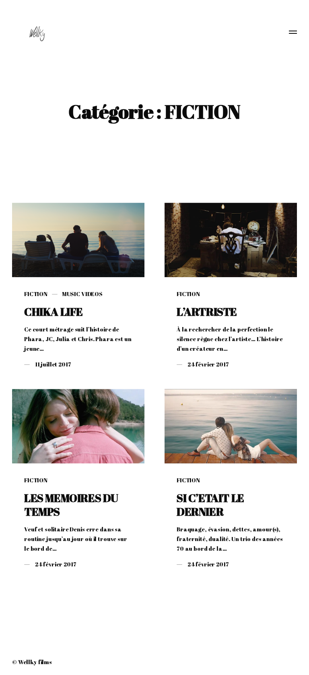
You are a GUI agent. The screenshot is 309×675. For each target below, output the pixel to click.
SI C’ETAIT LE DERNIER (210, 504)
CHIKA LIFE (53, 311)
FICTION (35, 294)
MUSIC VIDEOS (82, 294)
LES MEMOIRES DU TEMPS (71, 504)
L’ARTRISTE (207, 311)
